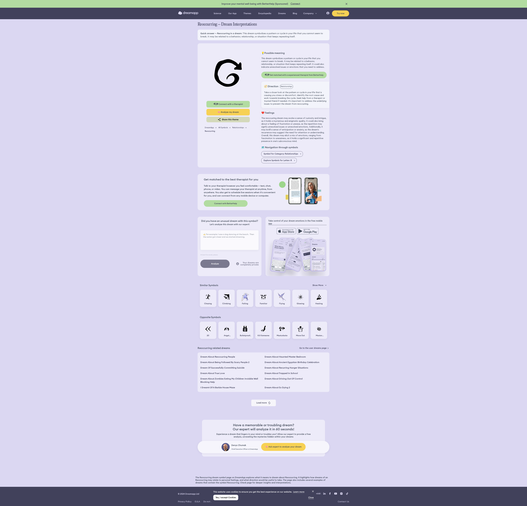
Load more (261, 402)
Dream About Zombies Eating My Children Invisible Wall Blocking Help (229, 380)
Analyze (215, 263)
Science (217, 13)
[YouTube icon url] (335, 494)
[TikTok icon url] (347, 494)
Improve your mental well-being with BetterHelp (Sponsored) (255, 3)
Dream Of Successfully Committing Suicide (222, 367)
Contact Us (343, 501)
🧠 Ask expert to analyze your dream (283, 446)
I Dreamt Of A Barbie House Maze (217, 387)
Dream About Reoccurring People (217, 356)
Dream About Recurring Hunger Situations (286, 367)
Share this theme (230, 119)
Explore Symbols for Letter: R (278, 160)
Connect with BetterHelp (225, 203)
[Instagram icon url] (341, 494)
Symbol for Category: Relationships (281, 153)
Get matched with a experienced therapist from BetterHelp (296, 75)
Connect (295, 3)
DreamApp (209, 127)
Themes (247, 13)
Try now (340, 13)
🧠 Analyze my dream (228, 112)
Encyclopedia (264, 13)
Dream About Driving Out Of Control (284, 378)
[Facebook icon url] (330, 494)
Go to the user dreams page (313, 348)
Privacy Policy (184, 501)
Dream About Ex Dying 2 (277, 387)
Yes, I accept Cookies (225, 497)
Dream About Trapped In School (281, 373)
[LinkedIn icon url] (324, 494)
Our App (232, 13)
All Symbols (223, 127)
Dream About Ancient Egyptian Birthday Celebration (292, 362)
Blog (295, 13)
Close (311, 497)
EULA (197, 501)
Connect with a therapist (230, 104)
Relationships (238, 127)
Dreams (282, 13)
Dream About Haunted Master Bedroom (285, 356)
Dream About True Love (212, 373)
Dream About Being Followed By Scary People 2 (224, 362)
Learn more (298, 492)
